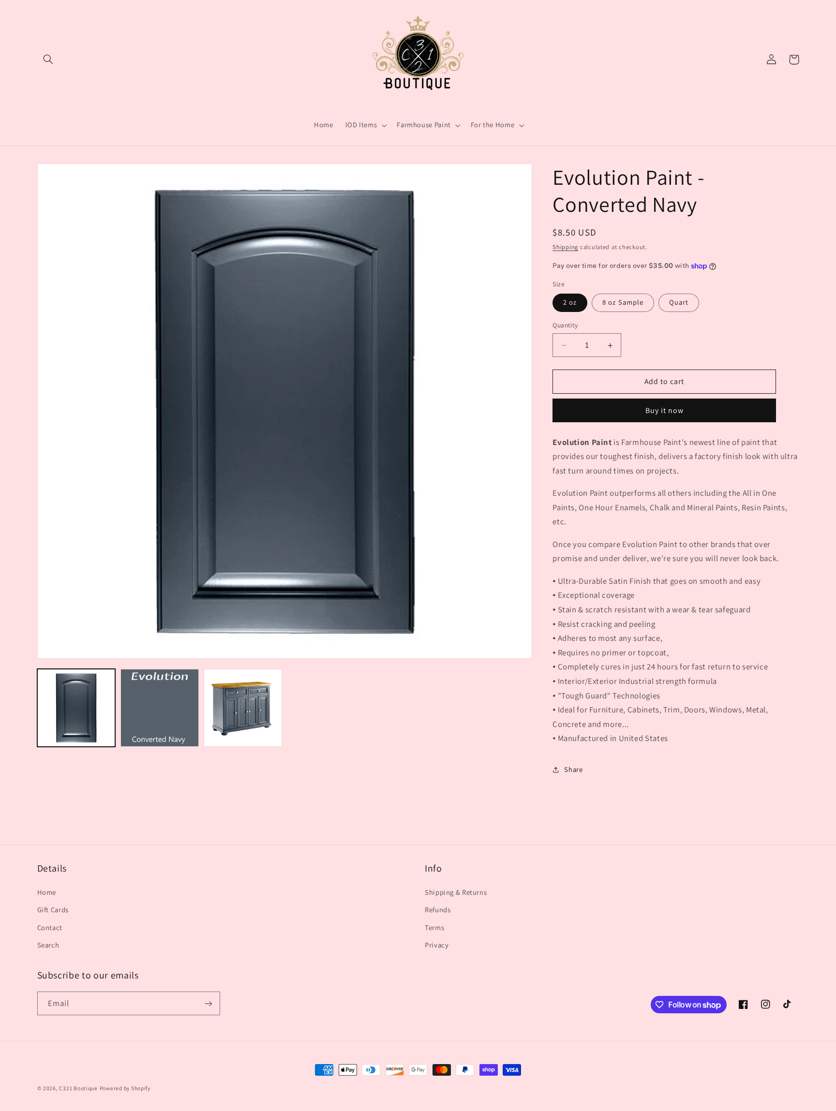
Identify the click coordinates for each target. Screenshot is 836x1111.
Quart (678, 302)
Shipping (565, 247)
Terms (434, 927)
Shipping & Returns (456, 892)
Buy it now (664, 410)
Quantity (565, 325)
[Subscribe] (208, 1003)
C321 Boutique (78, 1088)
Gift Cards (53, 909)
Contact (49, 927)
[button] (48, 59)
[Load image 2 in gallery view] (159, 708)
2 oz (570, 302)
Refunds (437, 909)
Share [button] (573, 769)
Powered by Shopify (125, 1088)
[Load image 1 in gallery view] (76, 708)
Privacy (436, 944)
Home (47, 892)
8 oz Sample (622, 302)
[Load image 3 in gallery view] (243, 708)
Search (48, 944)
